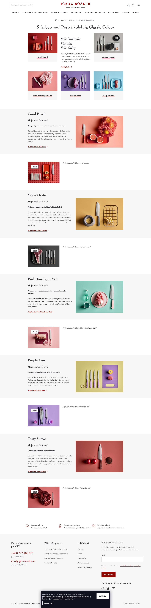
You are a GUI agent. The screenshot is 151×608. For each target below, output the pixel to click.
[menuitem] (15, 13)
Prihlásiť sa (108, 575)
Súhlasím (102, 596)
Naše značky (82, 558)
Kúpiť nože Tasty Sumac (37, 471)
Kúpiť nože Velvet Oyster (37, 230)
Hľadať (31, 5)
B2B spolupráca (83, 563)
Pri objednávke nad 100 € (39, 526)
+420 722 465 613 (22, 554)
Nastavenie (48, 603)
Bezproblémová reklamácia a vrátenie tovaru (111, 526)
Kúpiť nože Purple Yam (36, 390)
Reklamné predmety (85, 567)
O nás (80, 553)
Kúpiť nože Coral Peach (37, 146)
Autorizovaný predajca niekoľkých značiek (77, 526)
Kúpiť (35, 167)
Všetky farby (65, 67)
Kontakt (80, 549)
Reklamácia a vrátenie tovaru (54, 558)
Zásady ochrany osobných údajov (56, 553)
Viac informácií (69, 599)
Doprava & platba (50, 563)
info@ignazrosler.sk (23, 562)
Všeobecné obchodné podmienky (56, 549)
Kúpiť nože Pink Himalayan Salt (40, 312)
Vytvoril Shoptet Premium (132, 603)
